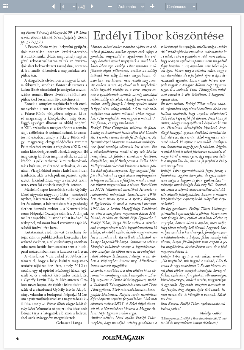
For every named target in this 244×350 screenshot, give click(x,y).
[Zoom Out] (109, 6)
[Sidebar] (5, 6)
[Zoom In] (152, 6)
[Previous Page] (53, 6)
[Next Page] (92, 6)
